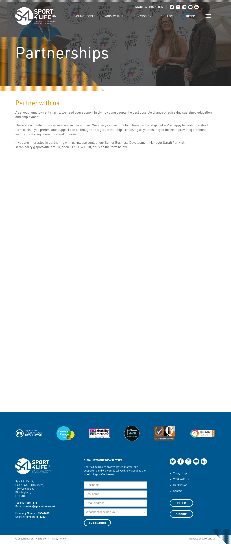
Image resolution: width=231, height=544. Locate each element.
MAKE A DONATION (149, 7)
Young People (85, 16)
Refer (190, 16)
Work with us (114, 16)
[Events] (65, 14)
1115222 (40, 516)
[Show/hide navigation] (208, 16)
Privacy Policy (58, 538)
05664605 (43, 513)
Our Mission (143, 16)
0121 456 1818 (28, 502)
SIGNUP (181, 514)
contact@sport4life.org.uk (39, 506)
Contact (167, 16)
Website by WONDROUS (202, 538)
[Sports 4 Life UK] (33, 468)
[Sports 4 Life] (35, 13)
